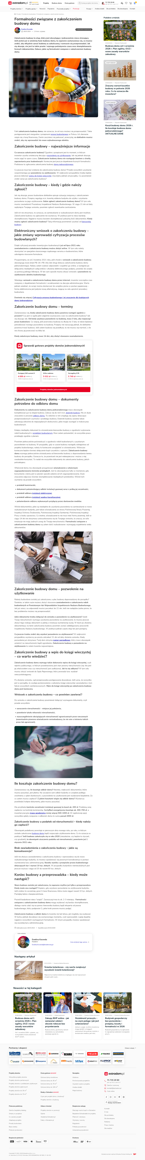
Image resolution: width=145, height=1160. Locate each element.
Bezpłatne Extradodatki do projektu (84, 1114)
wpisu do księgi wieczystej (40, 176)
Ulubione (75, 1077)
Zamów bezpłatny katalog (17, 1110)
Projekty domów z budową (50, 1100)
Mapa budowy (77, 1091)
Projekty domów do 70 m (18, 1094)
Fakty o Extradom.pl (47, 1120)
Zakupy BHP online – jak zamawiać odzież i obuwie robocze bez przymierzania (57, 1022)
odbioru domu (39, 415)
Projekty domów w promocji (50, 1110)
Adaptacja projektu (15, 1120)
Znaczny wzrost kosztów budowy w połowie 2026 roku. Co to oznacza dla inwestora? (117, 89)
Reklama (107, 1122)
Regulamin (76, 1123)
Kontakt (132, 9)
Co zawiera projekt (15, 1117)
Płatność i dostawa (78, 1117)
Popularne (51, 9)
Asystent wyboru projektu (81, 1084)
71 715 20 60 (109, 2)
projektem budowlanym (43, 433)
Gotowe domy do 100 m (49, 1087)
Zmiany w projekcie (15, 1114)
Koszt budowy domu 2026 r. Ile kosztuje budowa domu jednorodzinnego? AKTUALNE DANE (119, 129)
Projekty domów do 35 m (18, 1091)
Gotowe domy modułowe (49, 1077)
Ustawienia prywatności (80, 1130)
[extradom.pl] (18, 3)
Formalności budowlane (29, 14)
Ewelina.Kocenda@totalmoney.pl (42, 945)
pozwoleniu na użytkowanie (59, 155)
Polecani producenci (15, 1130)
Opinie (43, 1114)
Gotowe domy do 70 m (49, 1084)
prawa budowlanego (59, 134)
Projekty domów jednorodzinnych (53, 389)
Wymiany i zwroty (78, 1120)
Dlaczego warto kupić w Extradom (83, 1110)
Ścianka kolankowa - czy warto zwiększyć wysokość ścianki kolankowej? (65, 968)
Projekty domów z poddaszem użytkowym (23, 1084)
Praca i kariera (109, 1125)
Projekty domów (14, 1073)
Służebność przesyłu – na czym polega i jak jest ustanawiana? (87, 1021)
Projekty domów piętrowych (18, 1087)
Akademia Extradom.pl (48, 1117)
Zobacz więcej (129, 1048)
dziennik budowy (73, 413)
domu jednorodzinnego (63, 164)
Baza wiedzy (13, 1127)
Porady (19, 14)
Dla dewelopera (123, 9)
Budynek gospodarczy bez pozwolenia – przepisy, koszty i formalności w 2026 (116, 1022)
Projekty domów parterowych (19, 1080)
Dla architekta (110, 9)
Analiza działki (99, 9)
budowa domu (38, 833)
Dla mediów (108, 1128)
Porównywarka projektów (81, 1081)
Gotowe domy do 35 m (49, 1081)
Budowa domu (57, 3)
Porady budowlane (15, 1123)
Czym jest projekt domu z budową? (52, 1096)
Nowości (42, 9)
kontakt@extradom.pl (114, 1088)
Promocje (76, 9)
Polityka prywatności (79, 1127)
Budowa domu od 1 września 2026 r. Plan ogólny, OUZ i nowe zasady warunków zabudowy (119, 50)
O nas (106, 1112)
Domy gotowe (69, 3)
